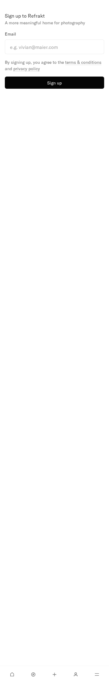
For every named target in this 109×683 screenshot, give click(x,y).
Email (10, 33)
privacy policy (26, 68)
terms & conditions (83, 62)
